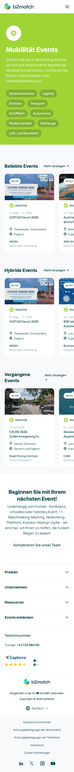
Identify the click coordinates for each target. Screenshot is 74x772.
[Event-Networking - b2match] (19, 6)
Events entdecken (19, 617)
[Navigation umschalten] (67, 6)
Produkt (11, 572)
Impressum (37, 745)
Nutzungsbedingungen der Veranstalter (37, 730)
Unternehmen (16, 587)
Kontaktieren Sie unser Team (37, 545)
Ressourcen (14, 602)
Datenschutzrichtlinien (37, 722)
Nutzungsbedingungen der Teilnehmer (37, 737)
